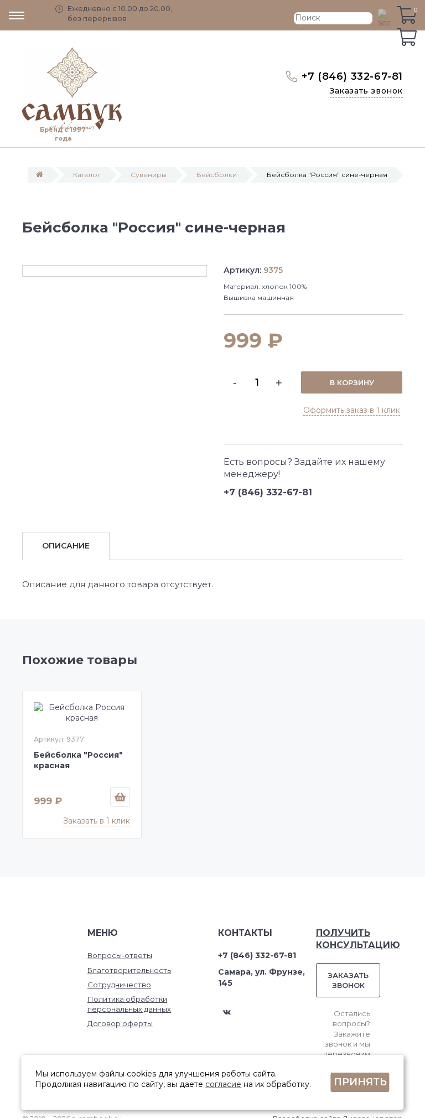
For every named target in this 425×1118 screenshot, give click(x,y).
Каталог (87, 174)
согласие (223, 1084)
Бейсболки (216, 174)
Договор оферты (120, 1023)
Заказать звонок (366, 91)
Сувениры (149, 174)
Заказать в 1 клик (96, 821)
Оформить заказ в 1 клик (351, 410)
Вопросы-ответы (119, 955)
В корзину (352, 382)
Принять (360, 1082)
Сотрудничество (119, 984)
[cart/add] (120, 797)
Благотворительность (129, 970)
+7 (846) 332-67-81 (352, 76)
